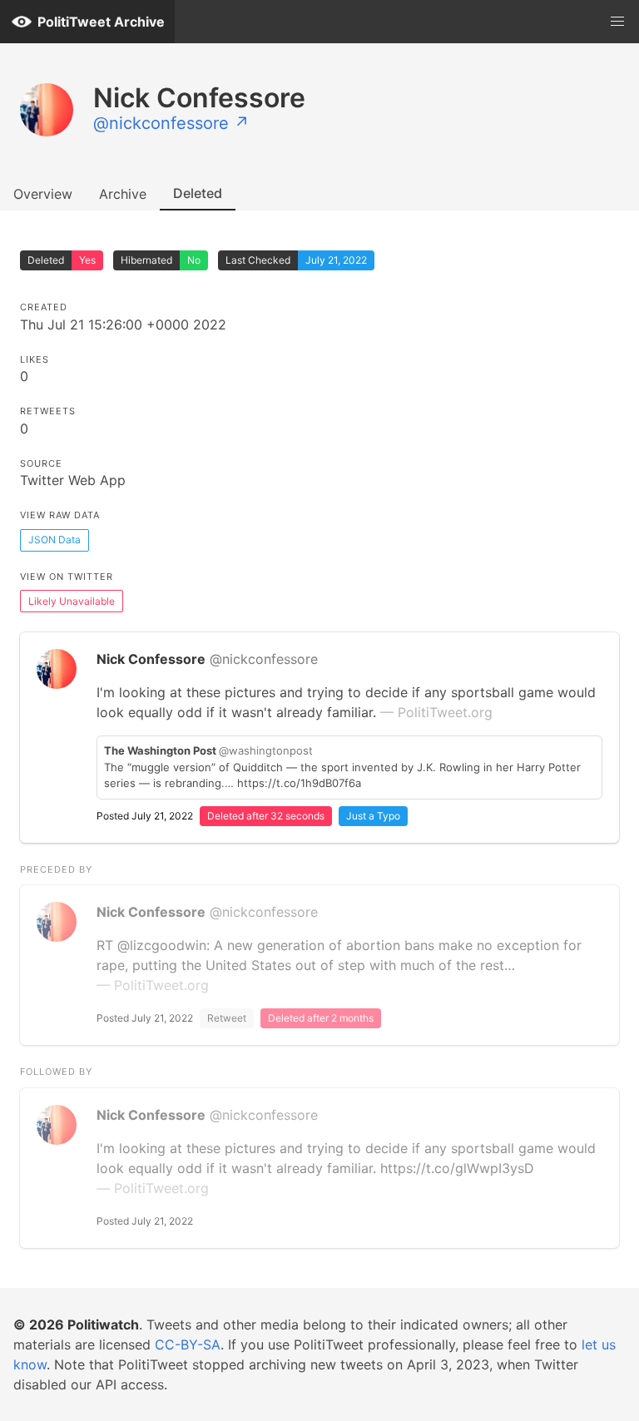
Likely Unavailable (71, 601)
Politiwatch (103, 1324)
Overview (42, 194)
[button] (617, 21)
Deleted (197, 193)
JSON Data (54, 539)
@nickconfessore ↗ (171, 123)
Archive (122, 194)
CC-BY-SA (187, 1344)
